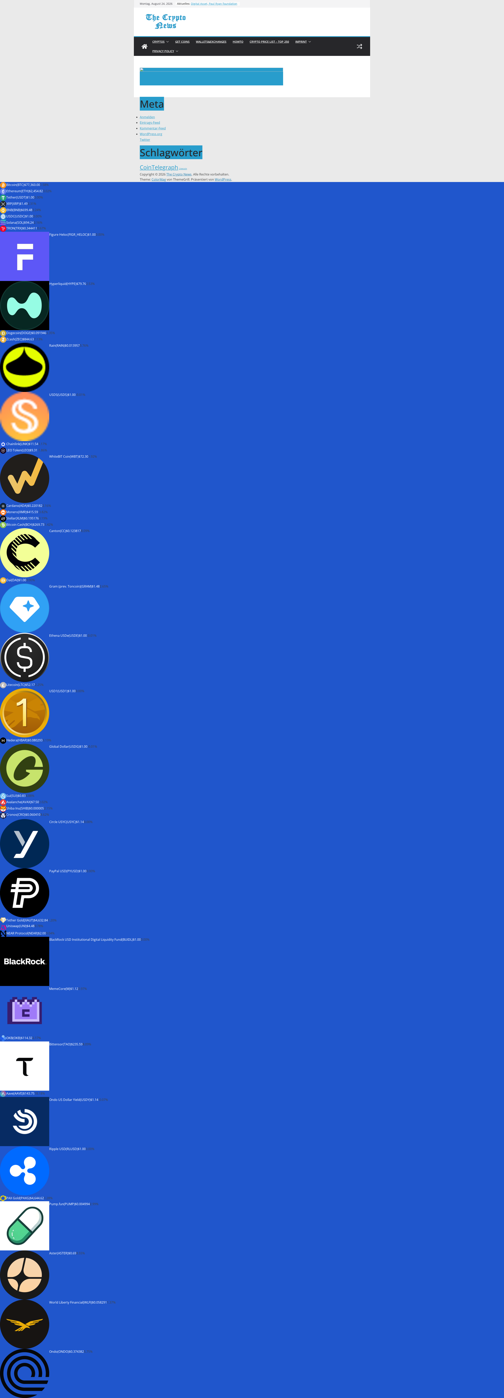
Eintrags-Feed (150, 122)
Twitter (145, 140)
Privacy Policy (163, 51)
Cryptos (158, 41)
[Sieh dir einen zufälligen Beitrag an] (359, 46)
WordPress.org (151, 134)
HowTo (238, 41)
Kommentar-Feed (153, 128)
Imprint (301, 41)
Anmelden (147, 117)
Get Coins (182, 41)
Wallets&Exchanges (211, 41)
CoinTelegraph (159, 167)
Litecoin (183, 168)
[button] (167, 41)
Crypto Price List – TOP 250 (269, 41)
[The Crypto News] (144, 46)
